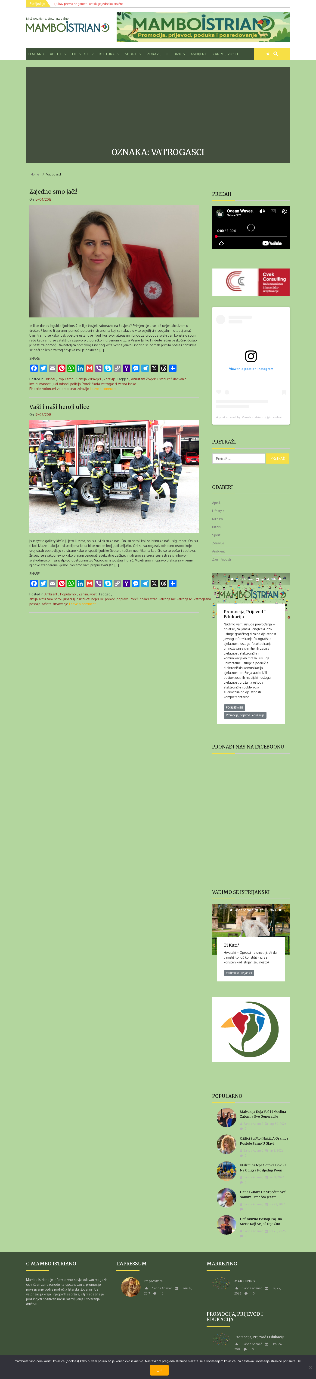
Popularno (66, 379)
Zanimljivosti (225, 54)
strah (154, 599)
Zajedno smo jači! (53, 191)
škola (96, 384)
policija (75, 384)
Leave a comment (103, 389)
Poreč (86, 384)
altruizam (138, 379)
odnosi (64, 384)
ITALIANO (36, 54)
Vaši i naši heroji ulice (59, 406)
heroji (58, 599)
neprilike (97, 599)
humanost (43, 384)
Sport (131, 54)
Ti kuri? (231, 945)
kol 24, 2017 (268, 579)
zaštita (47, 604)
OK (159, 1370)
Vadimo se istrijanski (239, 973)
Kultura (107, 54)
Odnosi (49, 379)
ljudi (55, 384)
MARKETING (244, 1281)
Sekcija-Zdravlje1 (88, 379)
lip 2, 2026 (276, 1150)
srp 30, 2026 (278, 1124)
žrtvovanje (60, 604)
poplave (123, 599)
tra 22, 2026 (277, 1204)
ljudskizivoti (81, 599)
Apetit (56, 54)
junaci (67, 599)
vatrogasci (109, 384)
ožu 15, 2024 (267, 910)
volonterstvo (66, 389)
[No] (310, 1367)
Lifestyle (80, 54)
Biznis (179, 54)
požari (144, 599)
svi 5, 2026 (276, 1177)
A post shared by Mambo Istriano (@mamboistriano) (254, 417)
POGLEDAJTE (234, 707)
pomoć (110, 599)
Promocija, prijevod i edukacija (245, 614)
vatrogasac (167, 599)
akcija (33, 599)
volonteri (49, 389)
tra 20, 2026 (277, 1231)
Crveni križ (164, 379)
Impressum (153, 1281)
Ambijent (199, 54)
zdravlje (83, 389)
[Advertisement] (158, 108)
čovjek (151, 379)
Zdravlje (155, 54)
